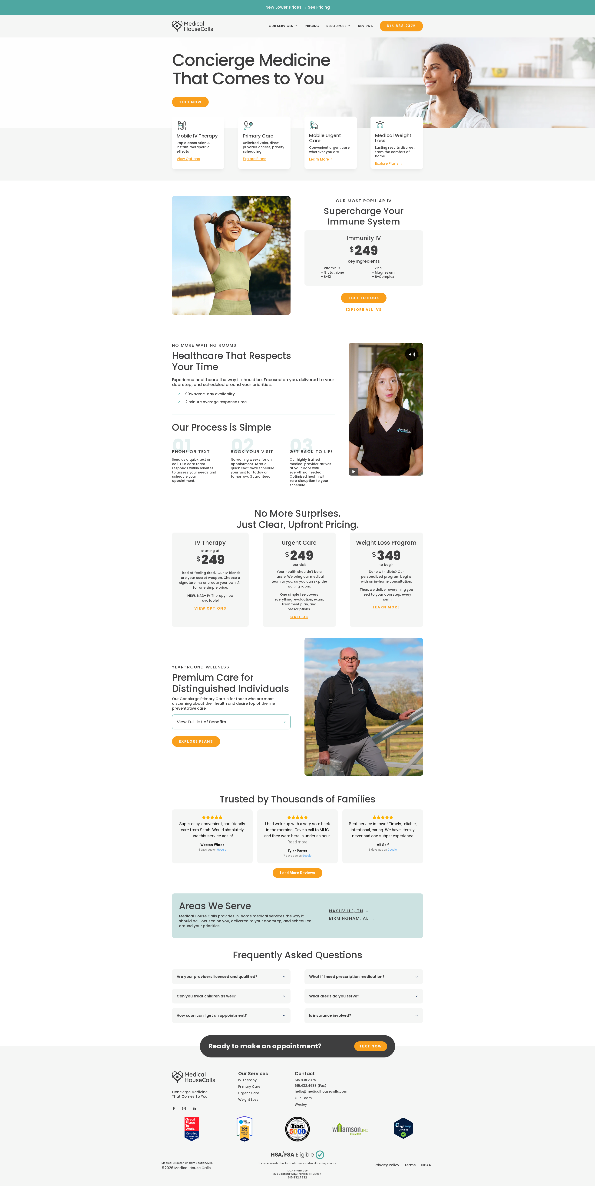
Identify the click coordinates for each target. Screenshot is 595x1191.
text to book (364, 297)
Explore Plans (254, 158)
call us (299, 616)
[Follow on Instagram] (183, 1108)
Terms (410, 1166)
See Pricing (319, 7)
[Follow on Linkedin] (194, 1108)
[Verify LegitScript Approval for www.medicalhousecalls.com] (403, 1137)
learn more (386, 607)
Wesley (301, 1104)
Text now (190, 102)
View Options (188, 158)
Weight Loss (248, 1099)
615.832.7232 (297, 1177)
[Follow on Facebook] (173, 1108)
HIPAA (426, 1166)
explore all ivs (364, 309)
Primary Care (249, 1086)
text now (370, 1046)
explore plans (196, 741)
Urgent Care (248, 1093)
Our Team (303, 1098)
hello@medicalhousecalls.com (321, 1091)
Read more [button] (297, 841)
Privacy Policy (387, 1166)
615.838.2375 (401, 25)
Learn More (319, 159)
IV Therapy (247, 1080)
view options (210, 608)
